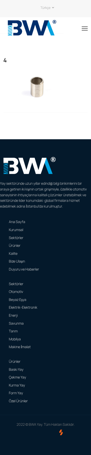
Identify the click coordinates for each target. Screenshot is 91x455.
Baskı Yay (16, 369)
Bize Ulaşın (17, 261)
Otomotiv (16, 291)
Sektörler (16, 237)
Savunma (16, 323)
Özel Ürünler (18, 400)
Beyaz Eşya (17, 299)
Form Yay (16, 392)
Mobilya (15, 339)
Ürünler (15, 245)
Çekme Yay (17, 377)
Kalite (13, 253)
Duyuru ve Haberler (24, 269)
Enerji (13, 315)
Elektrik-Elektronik (23, 307)
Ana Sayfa (17, 221)
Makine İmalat (20, 346)
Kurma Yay (17, 385)
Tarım (13, 331)
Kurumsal (16, 229)
